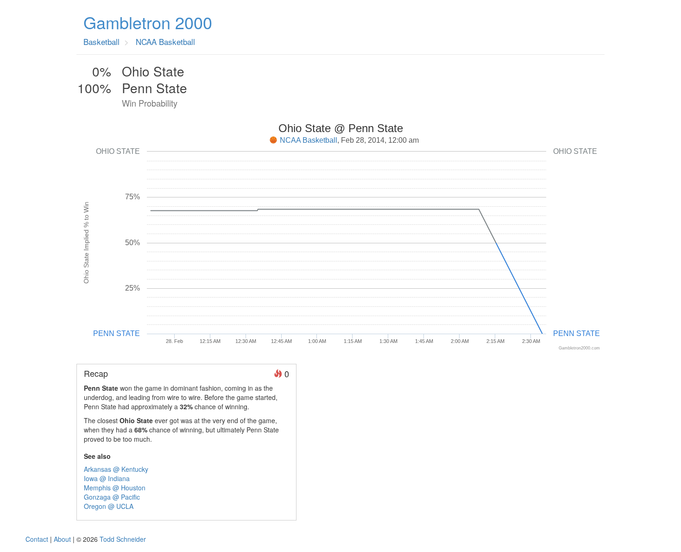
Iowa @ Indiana (107, 478)
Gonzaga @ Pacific (112, 496)
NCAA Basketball (308, 140)
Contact (36, 539)
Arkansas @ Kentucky (116, 469)
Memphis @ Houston (114, 487)
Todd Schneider (123, 539)
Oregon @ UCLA (108, 506)
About (62, 539)
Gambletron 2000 (147, 22)
